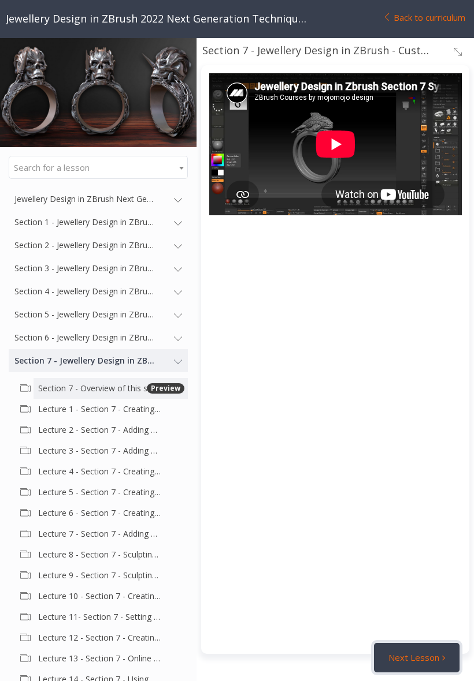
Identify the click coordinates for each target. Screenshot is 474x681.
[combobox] (98, 167)
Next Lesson (413, 657)
